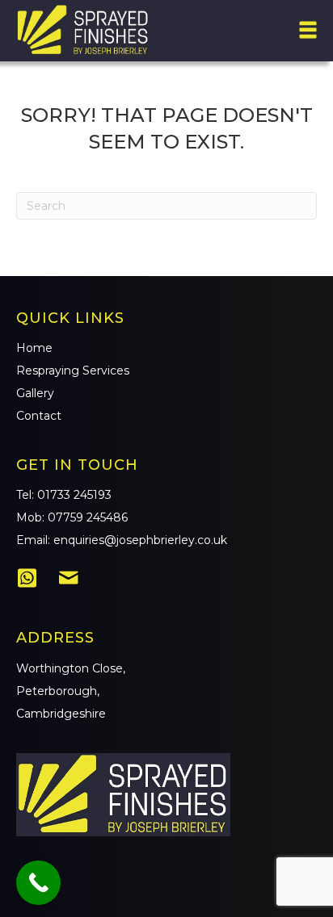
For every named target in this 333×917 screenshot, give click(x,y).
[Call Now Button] (38, 882)
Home (34, 348)
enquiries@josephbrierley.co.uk (140, 540)
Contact (38, 415)
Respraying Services (72, 370)
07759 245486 (88, 517)
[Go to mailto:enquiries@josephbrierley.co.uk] (68, 579)
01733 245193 (74, 495)
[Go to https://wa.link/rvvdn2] (26, 578)
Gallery (35, 393)
